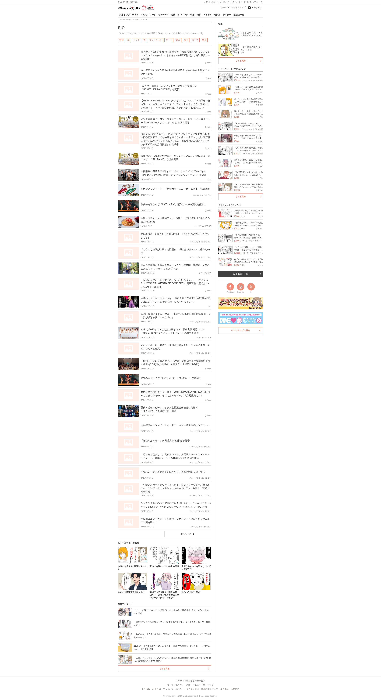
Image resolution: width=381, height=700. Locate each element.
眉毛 (186, 40)
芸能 (121, 40)
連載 (199, 14)
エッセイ (207, 14)
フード (153, 14)
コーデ (195, 40)
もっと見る (164, 668)
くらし (212, 2)
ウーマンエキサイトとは (178, 685)
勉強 (204, 40)
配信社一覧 (239, 14)
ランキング (183, 14)
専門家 (217, 14)
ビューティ (227, 2)
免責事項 (224, 689)
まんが (235, 2)
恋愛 (173, 14)
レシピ (219, 2)
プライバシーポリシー (173, 689)
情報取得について (209, 689)
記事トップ (125, 14)
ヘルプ (210, 685)
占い (240, 2)
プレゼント (247, 2)
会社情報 (146, 689)
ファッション (155, 40)
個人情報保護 (192, 689)
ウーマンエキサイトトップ (233, 7)
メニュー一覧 (257, 2)
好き (178, 40)
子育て (206, 2)
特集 (192, 14)
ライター (227, 14)
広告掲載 (235, 689)
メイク (136, 40)
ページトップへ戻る (240, 330)
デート (169, 40)
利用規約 (156, 689)
